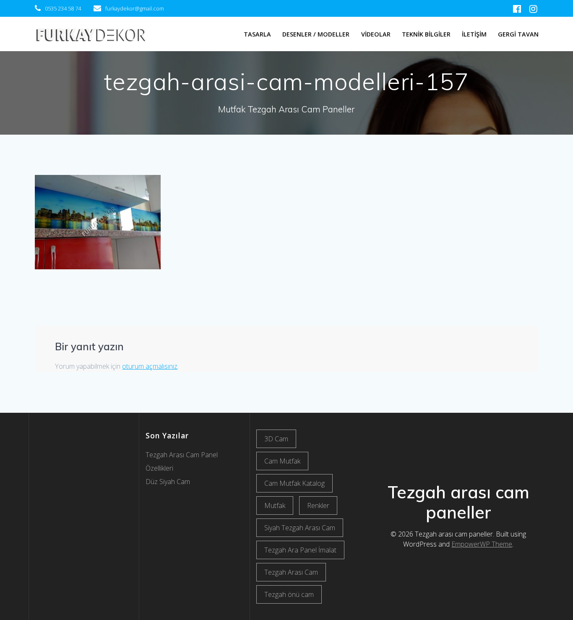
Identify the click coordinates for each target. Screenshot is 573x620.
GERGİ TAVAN (518, 34)
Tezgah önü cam (289, 594)
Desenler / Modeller (315, 34)
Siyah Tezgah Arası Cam (299, 527)
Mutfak (274, 505)
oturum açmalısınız (149, 366)
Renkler (318, 505)
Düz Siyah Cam (168, 481)
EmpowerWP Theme (481, 544)
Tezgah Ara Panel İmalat (300, 550)
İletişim (474, 34)
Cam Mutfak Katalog (294, 483)
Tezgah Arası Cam (291, 572)
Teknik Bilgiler (426, 34)
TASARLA (257, 34)
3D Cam (276, 438)
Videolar (376, 34)
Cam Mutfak (282, 461)
